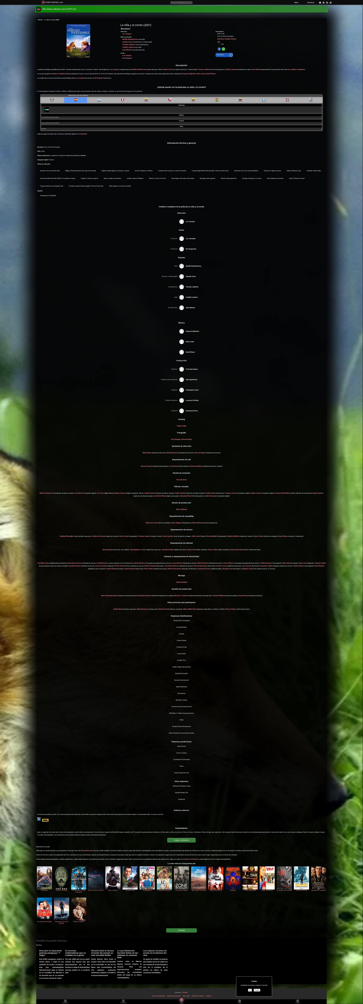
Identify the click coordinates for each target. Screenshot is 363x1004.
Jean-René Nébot (160, 496)
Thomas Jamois (144, 536)
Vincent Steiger (200, 453)
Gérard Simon (187, 439)
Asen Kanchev (168, 536)
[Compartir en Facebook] (219, 49)
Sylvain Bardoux (140, 563)
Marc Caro (302, 563)
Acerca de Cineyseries (158, 996)
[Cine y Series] (52, 3)
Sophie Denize (149, 493)
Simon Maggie (176, 523)
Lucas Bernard (177, 563)
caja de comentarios (191, 859)
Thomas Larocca (231, 493)
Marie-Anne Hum (152, 523)
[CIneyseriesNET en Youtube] (320, 2)
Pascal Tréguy (231, 609)
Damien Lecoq (221, 566)
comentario (83, 134)
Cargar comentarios (181, 840)
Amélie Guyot (210, 493)
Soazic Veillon (213, 549)
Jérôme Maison (298, 566)
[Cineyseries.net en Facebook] (323, 2)
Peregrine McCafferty (282, 493)
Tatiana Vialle (181, 426)
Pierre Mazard (319, 566)
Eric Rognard (127, 58)
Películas (181, 930)
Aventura (220, 39)
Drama (233, 39)
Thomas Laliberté (128, 44)
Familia (227, 39)
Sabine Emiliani (181, 582)
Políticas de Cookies (198, 996)
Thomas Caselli (320, 563)
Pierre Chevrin (120, 566)
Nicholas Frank (163, 609)
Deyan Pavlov (258, 536)
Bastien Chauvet (120, 493)
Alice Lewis (201, 73)
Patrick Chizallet (150, 566)
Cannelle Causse (75, 566)
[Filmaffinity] (39, 820)
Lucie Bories (78, 493)
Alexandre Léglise (266, 566)
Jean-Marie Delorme (172, 566)
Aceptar (257, 990)
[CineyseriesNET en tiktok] (330, 2)
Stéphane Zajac (247, 569)
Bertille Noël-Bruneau (130, 39)
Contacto (208, 996)
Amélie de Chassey (99, 536)
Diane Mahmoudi (198, 523)
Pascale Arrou (181, 479)
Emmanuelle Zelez (236, 549)
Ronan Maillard (212, 536)
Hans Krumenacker (200, 566)
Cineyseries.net (86, 850)
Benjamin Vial (227, 569)
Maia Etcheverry (172, 453)
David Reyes (210, 73)
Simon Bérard (287, 563)
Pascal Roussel (243, 595)
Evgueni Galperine (189, 73)
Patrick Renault (129, 569)
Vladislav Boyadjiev (67, 536)
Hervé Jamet (123, 536)
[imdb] (45, 820)
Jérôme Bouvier (266, 563)
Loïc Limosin (246, 566)
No (250, 990)
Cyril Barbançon (102, 563)
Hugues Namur (317, 493)
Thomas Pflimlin (218, 595)
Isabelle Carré (127, 42)
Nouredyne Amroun (75, 563)
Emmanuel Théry (204, 569)
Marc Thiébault (181, 509)
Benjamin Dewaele (144, 595)
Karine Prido (191, 549)
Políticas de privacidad (173, 996)
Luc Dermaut (173, 466)
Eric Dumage (175, 439)
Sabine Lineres (256, 493)
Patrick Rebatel (112, 569)
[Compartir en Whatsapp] (223, 49)
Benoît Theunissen (174, 569)
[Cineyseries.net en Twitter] (327, 2)
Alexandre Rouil (186, 496)
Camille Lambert (128, 47)
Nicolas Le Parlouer (181, 595)
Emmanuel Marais (196, 466)
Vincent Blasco (228, 563)
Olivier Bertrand (203, 563)
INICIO (296, 2)
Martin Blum (147, 453)
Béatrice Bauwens (46, 493)
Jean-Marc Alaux (43, 563)
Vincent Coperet (146, 466)
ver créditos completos (296, 69)
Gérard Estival (107, 549)
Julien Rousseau (211, 496)
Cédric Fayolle (180, 493)
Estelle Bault (117, 609)
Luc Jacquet (126, 34)
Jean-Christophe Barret (109, 595)
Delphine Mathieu (233, 536)
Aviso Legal (186, 996)
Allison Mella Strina (190, 609)
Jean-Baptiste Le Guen (138, 549)
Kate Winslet (126, 50)
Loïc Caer (100, 493)
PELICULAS (310, 2)
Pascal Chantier (101, 566)
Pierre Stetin (148, 569)
